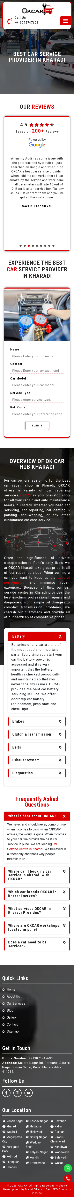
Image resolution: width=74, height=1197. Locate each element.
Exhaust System (26, 760)
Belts (16, 747)
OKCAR (26, 495)
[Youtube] (28, 1093)
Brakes (18, 721)
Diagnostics (22, 773)
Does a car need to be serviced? (27, 944)
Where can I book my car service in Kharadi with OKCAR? (29, 875)
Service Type (20, 393)
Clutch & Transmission (31, 734)
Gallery (12, 1017)
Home (11, 989)
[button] (21, 246)
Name (14, 349)
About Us (13, 996)
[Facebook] (6, 1093)
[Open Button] (65, 20)
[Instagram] (17, 1093)
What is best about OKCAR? (32, 816)
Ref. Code (17, 407)
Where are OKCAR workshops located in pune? (33, 927)
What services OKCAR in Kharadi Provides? (29, 910)
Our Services (16, 1003)
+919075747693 (26, 22)
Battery (18, 636)
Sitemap (13, 1031)
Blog (10, 1010)
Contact (16, 364)
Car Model (18, 378)
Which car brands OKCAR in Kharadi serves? (32, 894)
